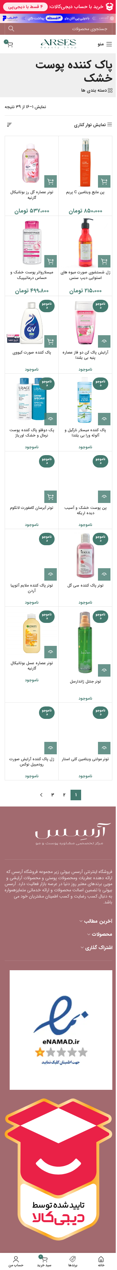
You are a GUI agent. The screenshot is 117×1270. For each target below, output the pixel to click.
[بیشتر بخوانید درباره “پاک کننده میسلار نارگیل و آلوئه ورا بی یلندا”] (104, 419)
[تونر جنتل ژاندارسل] (85, 642)
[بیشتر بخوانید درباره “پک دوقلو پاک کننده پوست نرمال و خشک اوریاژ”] (50, 419)
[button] (104, 181)
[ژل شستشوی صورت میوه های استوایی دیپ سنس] (85, 242)
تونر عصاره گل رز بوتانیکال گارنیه (31, 195)
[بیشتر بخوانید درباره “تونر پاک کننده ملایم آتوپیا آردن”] (50, 574)
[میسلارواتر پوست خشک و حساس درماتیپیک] (32, 242)
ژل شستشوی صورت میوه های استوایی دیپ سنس (85, 275)
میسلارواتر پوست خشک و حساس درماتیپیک (31, 275)
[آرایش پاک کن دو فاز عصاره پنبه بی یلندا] (85, 323)
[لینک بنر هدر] (58, 18)
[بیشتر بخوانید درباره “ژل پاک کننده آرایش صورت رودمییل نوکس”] (50, 748)
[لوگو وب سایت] (58, 43)
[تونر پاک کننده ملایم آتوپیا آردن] (32, 556)
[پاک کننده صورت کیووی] (32, 323)
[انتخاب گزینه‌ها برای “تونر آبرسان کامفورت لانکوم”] (50, 497)
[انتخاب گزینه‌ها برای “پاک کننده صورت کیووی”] (50, 341)
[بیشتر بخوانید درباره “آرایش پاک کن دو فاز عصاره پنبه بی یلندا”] (104, 341)
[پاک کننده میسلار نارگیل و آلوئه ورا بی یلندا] (85, 400)
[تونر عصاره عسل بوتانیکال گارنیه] (32, 633)
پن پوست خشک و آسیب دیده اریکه (85, 511)
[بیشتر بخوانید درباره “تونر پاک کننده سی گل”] (104, 574)
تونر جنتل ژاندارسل (85, 681)
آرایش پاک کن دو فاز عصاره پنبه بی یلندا (85, 355)
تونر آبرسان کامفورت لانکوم (31, 508)
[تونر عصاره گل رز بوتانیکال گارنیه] (32, 163)
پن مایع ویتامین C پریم (85, 192)
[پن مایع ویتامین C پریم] (85, 163)
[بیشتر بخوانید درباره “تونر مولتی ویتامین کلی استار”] (104, 748)
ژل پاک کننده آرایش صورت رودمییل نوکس (31, 762)
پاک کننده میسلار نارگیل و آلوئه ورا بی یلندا (85, 433)
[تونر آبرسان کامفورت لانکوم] (32, 478)
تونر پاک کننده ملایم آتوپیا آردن (32, 588)
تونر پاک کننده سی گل (85, 585)
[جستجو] (11, 28)
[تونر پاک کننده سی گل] (85, 556)
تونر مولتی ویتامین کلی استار (85, 759)
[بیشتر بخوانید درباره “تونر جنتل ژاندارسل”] (104, 670)
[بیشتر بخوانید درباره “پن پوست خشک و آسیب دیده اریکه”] (104, 497)
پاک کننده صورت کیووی (31, 352)
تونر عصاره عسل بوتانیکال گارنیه (32, 666)
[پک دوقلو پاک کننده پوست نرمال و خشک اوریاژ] (32, 400)
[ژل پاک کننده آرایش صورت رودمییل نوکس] (32, 729)
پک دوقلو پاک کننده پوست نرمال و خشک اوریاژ (31, 433)
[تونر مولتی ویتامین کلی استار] (85, 729)
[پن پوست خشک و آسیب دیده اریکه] (85, 478)
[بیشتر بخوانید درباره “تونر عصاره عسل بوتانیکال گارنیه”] (50, 652)
